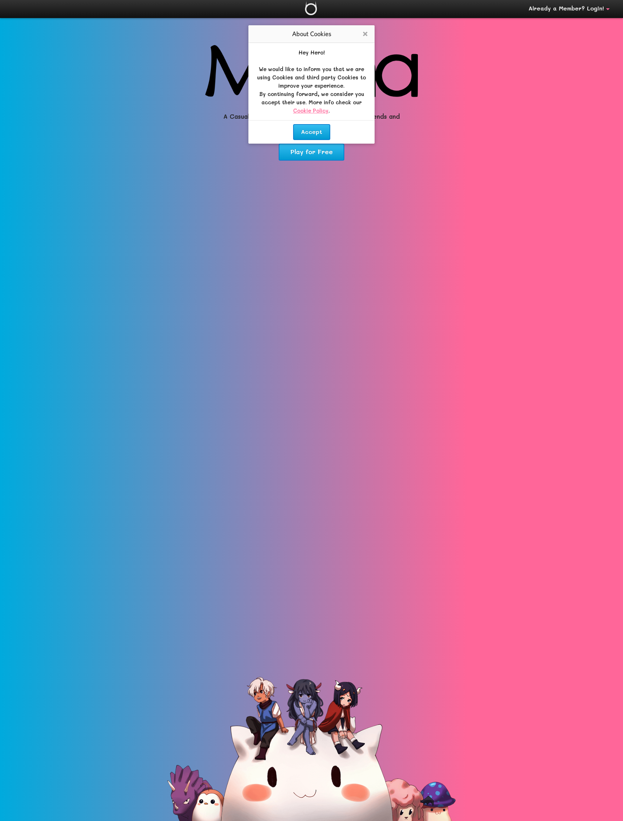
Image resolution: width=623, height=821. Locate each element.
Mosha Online (311, 9)
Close (365, 34)
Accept (311, 131)
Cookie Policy (310, 110)
